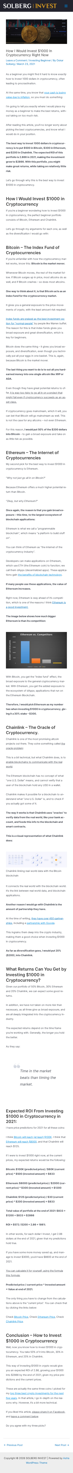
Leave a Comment (16, 60)
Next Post (62, 1445)
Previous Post (13, 1445)
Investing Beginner (40, 60)
